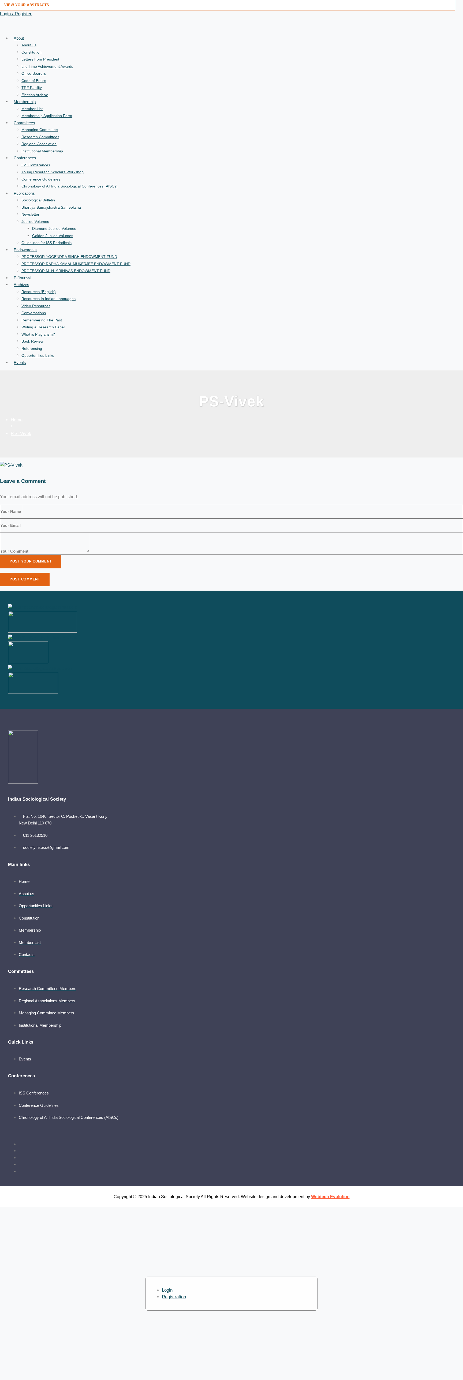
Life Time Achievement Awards (47, 66)
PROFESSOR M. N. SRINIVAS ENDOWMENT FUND (65, 271)
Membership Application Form (46, 116)
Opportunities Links (37, 355)
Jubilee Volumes (35, 221)
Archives (21, 284)
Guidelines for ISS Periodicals (46, 243)
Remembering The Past (41, 320)
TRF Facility (31, 87)
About (19, 38)
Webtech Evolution (330, 1196)
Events (20, 362)
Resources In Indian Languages (48, 299)
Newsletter (30, 214)
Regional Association (39, 144)
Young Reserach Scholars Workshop (52, 172)
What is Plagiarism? (38, 334)
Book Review (32, 341)
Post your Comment (31, 561)
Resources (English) (38, 292)
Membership (25, 101)
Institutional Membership (42, 151)
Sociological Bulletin (38, 200)
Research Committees (40, 137)
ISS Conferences (35, 165)
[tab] (167, 1290)
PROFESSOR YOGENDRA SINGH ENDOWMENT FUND (69, 256)
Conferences (25, 158)
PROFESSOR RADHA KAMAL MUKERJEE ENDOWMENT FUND (75, 264)
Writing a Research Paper (43, 327)
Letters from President (40, 59)
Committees (24, 123)
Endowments (25, 250)
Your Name (10, 511)
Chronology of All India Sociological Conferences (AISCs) (69, 186)
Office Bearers (33, 73)
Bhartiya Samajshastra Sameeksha (51, 207)
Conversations (33, 313)
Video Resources (35, 306)
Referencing (31, 348)
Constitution (31, 52)
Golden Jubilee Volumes (52, 236)
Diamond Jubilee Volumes (54, 228)
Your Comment (14, 551)
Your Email (10, 525)
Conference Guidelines (40, 179)
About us (28, 45)
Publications (24, 193)
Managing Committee (39, 130)
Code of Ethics (33, 80)
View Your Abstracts (26, 5)
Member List (32, 109)
